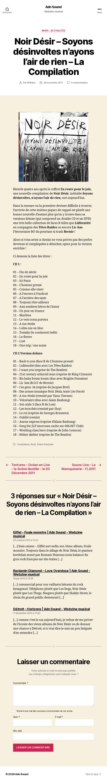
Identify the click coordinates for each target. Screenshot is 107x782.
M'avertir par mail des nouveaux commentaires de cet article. (45, 711)
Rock (33, 444)
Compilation (23, 444)
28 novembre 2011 (53, 82)
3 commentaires (79, 82)
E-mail (59, 717)
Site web (17, 730)
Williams (31, 82)
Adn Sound (53, 7)
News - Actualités (53, 30)
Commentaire (20, 683)
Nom (16, 717)
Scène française (45, 444)
